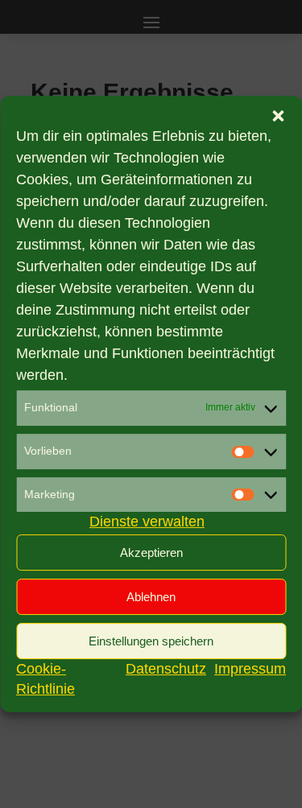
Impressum (250, 669)
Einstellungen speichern (151, 641)
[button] (278, 116)
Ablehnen (151, 597)
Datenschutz (166, 669)
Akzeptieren (151, 552)
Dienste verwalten (147, 522)
